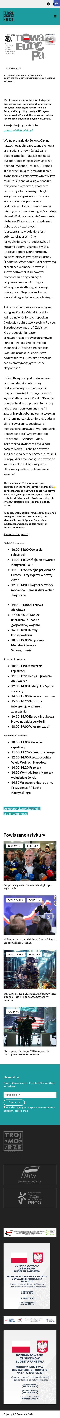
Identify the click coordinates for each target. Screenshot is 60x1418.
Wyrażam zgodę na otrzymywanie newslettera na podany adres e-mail (29, 1109)
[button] (57, 3)
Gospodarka (15, 900)
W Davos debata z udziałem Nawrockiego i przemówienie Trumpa (30, 941)
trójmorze (21, 813)
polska (17, 808)
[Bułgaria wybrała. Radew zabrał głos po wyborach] (30, 861)
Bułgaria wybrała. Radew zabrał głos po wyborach (27, 886)
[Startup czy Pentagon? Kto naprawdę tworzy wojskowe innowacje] (30, 1026)
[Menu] (55, 16)
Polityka (32, 846)
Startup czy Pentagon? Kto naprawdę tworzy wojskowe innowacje (26, 1052)
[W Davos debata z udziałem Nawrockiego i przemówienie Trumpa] (30, 915)
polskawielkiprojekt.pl (18, 130)
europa (8, 808)
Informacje (13, 68)
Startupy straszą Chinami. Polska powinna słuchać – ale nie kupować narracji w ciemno (30, 997)
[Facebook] (48, 4)
